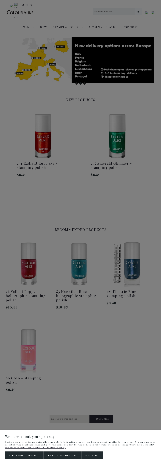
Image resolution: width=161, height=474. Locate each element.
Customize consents (62, 455)
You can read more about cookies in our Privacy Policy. (35, 447)
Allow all (92, 455)
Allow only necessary (24, 455)
